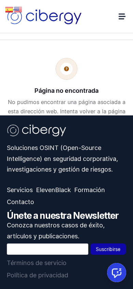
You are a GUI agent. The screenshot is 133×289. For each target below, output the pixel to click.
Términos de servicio (36, 262)
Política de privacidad (37, 275)
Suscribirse (108, 249)
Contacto (20, 201)
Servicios (20, 189)
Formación (89, 189)
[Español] (9, 9)
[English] (18, 9)
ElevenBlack (53, 189)
